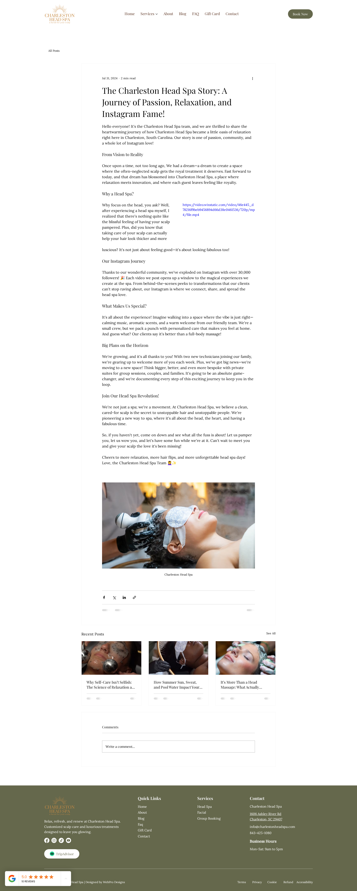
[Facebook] (46, 844)
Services (205, 802)
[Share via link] (134, 597)
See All (271, 633)
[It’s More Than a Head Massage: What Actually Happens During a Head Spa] (245, 658)
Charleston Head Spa (266, 810)
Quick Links (149, 802)
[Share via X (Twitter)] (114, 597)
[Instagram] (54, 844)
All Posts (54, 51)
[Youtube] (68, 844)
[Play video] (219, 222)
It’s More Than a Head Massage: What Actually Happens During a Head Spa (244, 685)
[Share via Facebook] (104, 597)
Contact (257, 802)
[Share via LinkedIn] (124, 597)
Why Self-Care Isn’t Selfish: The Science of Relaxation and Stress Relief (111, 685)
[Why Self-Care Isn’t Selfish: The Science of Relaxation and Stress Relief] (111, 658)
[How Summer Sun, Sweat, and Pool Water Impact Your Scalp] (178, 658)
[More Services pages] (157, 14)
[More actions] (252, 78)
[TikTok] (61, 844)
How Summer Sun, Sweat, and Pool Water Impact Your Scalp (176, 685)
